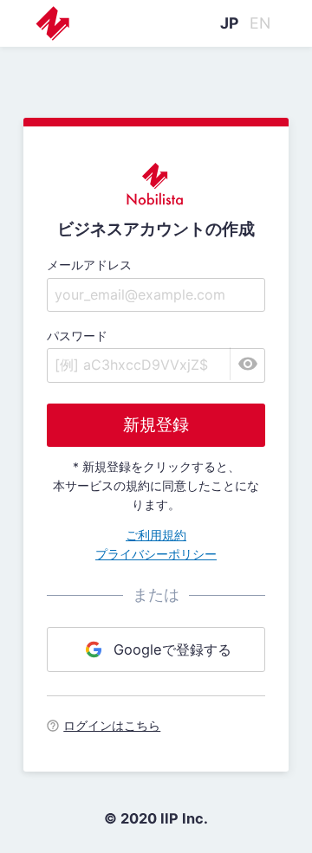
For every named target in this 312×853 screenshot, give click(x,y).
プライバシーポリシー (156, 554)
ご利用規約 (156, 535)
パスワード (77, 336)
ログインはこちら (111, 726)
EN (260, 23)
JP (229, 23)
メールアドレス (89, 265)
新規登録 (156, 425)
